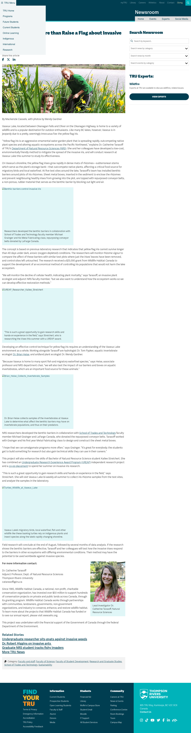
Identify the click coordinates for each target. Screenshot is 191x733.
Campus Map (116, 722)
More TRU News (13, 652)
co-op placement (18, 466)
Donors (53, 718)
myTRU (124, 3)
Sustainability (45, 665)
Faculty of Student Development (72, 661)
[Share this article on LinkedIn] (14, 60)
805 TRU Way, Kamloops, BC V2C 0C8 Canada (158, 707)
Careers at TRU (117, 697)
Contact (170, 3)
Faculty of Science (45, 661)
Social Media (181, 18)
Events (152, 18)
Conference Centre (118, 710)
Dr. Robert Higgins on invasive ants (27, 643)
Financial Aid (85, 697)
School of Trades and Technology (97, 433)
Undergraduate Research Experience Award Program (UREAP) (56, 462)
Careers (142, 3)
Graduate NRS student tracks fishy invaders (33, 648)
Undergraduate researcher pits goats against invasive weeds (44, 639)
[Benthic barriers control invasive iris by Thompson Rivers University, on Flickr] (37, 207)
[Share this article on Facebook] (3, 60)
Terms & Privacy (30, 709)
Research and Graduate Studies (105, 661)
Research (7, 49)
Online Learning (11, 33)
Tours (112, 718)
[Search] (132, 41)
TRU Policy (27, 722)
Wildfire (156, 85)
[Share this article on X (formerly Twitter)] (8, 60)
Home (141, 18)
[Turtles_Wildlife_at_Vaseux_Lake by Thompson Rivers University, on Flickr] (37, 506)
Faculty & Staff (56, 710)
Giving (180, 3)
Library (133, 3)
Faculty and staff (26, 661)
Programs (7, 16)
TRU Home (8, 10)
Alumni (53, 714)
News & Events (116, 701)
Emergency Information (33, 714)
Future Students (10, 21)
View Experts (159, 96)
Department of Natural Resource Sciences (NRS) (39, 148)
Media (52, 722)
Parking (113, 705)
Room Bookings (117, 714)
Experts (166, 18)
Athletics (152, 3)
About (161, 3)
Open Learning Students (60, 705)
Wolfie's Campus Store (90, 705)
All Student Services (89, 722)
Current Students (11, 27)
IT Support (84, 718)
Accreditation (29, 718)
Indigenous (8, 38)
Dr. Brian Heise (21, 354)
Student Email (86, 710)
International (9, 44)
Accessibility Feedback (33, 726)
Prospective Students (59, 701)
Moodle (83, 714)
